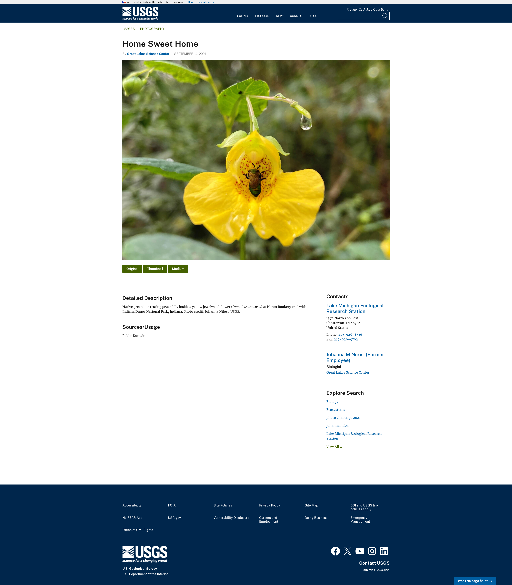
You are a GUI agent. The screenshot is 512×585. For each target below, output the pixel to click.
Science (243, 16)
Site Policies (223, 505)
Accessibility (132, 505)
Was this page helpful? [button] (475, 581)
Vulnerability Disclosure (231, 518)
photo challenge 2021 (343, 418)
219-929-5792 (346, 339)
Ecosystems (335, 410)
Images (128, 29)
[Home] (140, 19)
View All (333, 447)
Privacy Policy (269, 505)
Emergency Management (360, 519)
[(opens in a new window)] (335, 550)
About (314, 16)
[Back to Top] (497, 570)
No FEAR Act (132, 518)
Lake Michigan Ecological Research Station (355, 308)
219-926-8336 (350, 334)
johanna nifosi (337, 426)
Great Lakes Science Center (148, 54)
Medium (178, 269)
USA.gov (174, 518)
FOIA (172, 505)
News (280, 16)
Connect (297, 16)
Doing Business (316, 518)
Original (132, 269)
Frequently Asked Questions (367, 9)
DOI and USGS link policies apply (364, 507)
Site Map (311, 505)
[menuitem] (243, 13)
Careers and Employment (268, 519)
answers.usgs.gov (376, 569)
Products (262, 16)
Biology (332, 402)
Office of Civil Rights (137, 530)
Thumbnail (155, 269)
